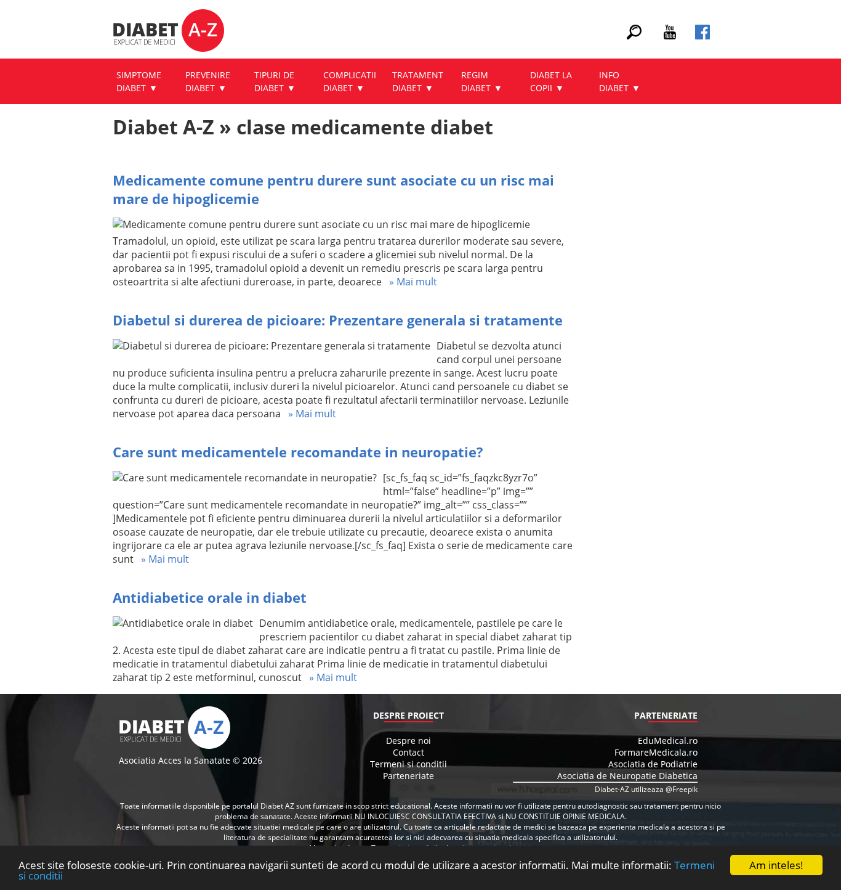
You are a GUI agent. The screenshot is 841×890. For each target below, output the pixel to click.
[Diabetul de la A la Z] (168, 32)
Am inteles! (776, 865)
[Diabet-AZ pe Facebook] (702, 36)
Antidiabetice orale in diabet (210, 597)
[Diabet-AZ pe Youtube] (669, 36)
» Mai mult (409, 281)
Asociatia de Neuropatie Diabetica (627, 776)
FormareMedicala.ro (656, 752)
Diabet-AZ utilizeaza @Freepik (646, 789)
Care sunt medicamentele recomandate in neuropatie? (298, 452)
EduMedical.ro (668, 740)
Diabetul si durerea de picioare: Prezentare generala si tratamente (338, 320)
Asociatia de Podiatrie (653, 764)
